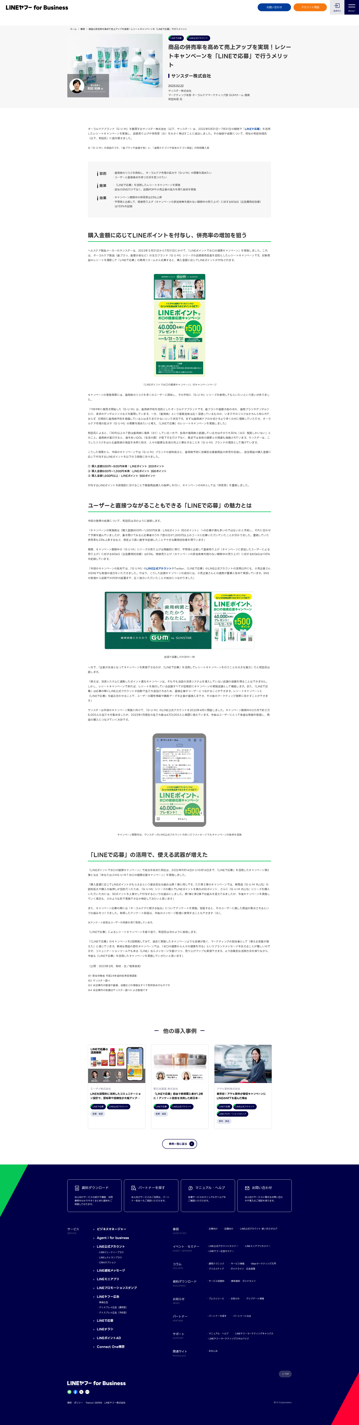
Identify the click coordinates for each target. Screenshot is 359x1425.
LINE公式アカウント (111, 1246)
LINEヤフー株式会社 (115, 1402)
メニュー (351, 11)
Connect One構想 (111, 1346)
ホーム (73, 29)
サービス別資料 (216, 1281)
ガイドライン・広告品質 (243, 1268)
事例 (82, 29)
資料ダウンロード (185, 1283)
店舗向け (228, 1228)
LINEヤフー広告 (108, 1296)
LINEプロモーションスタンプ (117, 1288)
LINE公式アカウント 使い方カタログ (258, 1228)
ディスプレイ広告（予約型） (113, 1312)
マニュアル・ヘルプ (218, 1333)
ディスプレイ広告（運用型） (113, 1307)
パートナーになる (242, 1316)
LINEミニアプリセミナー (258, 1246)
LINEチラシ (105, 1329)
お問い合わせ (274, 7)
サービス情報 (237, 1263)
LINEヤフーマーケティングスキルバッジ (229, 1338)
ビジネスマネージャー (111, 1229)
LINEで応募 (252, 129)
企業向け (213, 1228)
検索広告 (103, 1302)
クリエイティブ (216, 1268)
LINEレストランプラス (110, 1257)
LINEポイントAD (109, 1338)
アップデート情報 (255, 1298)
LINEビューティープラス (111, 1252)
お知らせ (235, 1298)
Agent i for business (113, 1237)
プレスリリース (216, 1298)
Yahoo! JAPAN (94, 1402)
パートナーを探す (218, 1316)
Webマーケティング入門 (263, 1263)
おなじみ (213, 1351)
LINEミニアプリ (108, 1279)
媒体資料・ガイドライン (243, 1281)
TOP (287, 1373)
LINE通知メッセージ (111, 1270)
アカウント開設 (310, 7)
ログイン (337, 11)
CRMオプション (107, 1262)
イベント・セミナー (186, 1248)
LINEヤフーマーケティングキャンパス (254, 1333)
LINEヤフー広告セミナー (221, 1251)
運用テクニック (216, 1263)
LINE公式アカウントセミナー (223, 1246)
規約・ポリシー (75, 1402)
